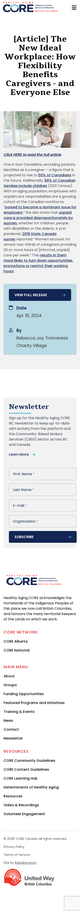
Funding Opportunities (24, 693)
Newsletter (13, 738)
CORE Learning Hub (21, 778)
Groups (10, 685)
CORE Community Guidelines (29, 760)
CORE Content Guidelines (26, 769)
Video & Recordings (21, 805)
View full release (30, 295)
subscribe (24, 536)
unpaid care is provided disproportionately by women (38, 218)
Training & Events (19, 711)
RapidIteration (25, 863)
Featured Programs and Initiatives (34, 702)
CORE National (17, 650)
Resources (13, 796)
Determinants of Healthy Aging (31, 787)
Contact (11, 729)
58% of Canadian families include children (40, 183)
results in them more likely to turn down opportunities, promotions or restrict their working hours (38, 263)
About (9, 676)
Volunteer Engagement (24, 813)
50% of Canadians (54, 175)
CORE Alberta (16, 641)
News (8, 720)
